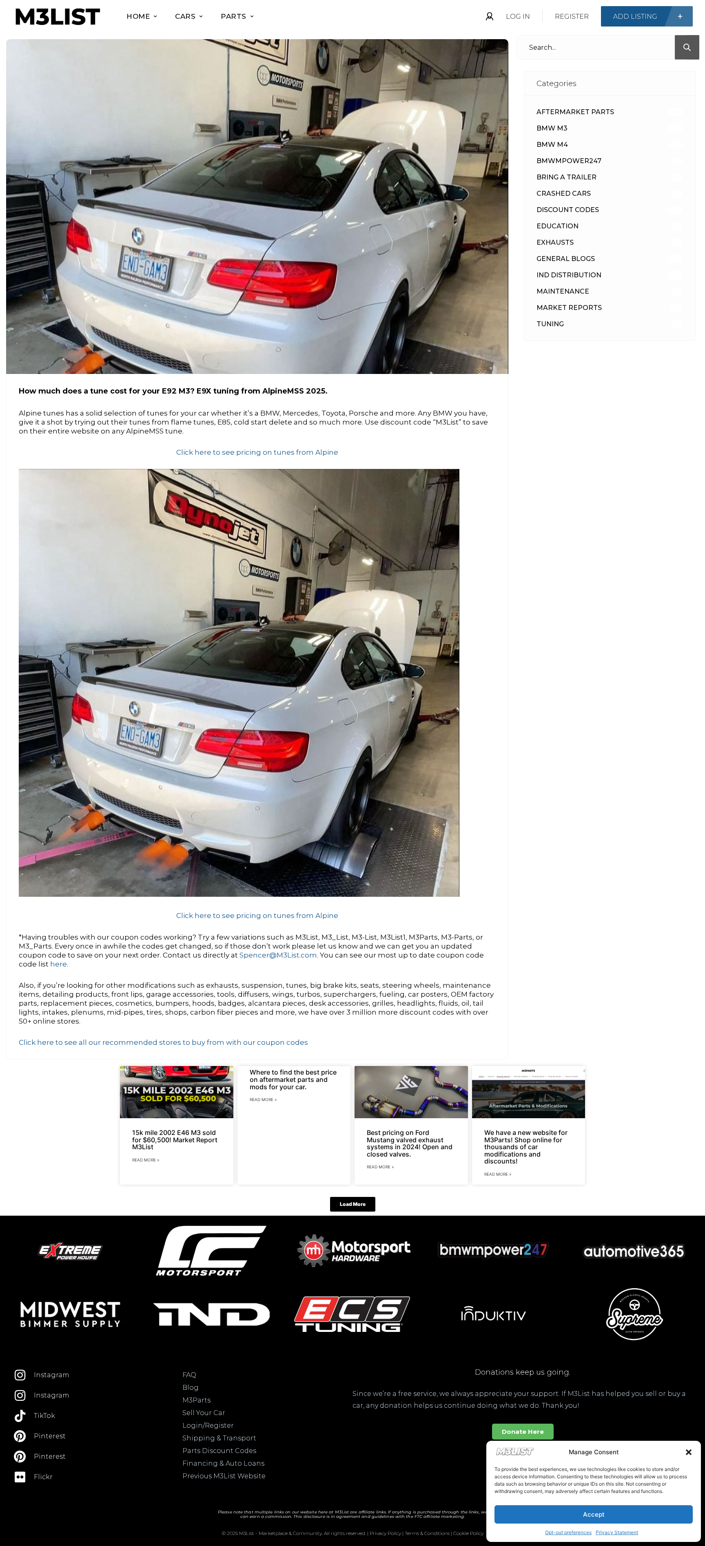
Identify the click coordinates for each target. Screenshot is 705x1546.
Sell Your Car (203, 1413)
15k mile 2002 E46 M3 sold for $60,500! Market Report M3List (174, 1139)
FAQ (189, 1375)
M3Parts (196, 1400)
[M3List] (57, 16)
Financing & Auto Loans (223, 1463)
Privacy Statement (617, 1532)
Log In (518, 16)
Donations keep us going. (522, 1372)
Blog (190, 1387)
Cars (185, 16)
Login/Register (208, 1425)
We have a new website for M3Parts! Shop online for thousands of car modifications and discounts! (526, 1146)
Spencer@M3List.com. (278, 955)
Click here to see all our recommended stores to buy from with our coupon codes (163, 1042)
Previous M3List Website (224, 1476)
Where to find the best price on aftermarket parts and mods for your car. (293, 1079)
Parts (233, 16)
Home (138, 16)
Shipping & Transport (219, 1438)
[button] (689, 1452)
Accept (594, 1514)
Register (572, 16)
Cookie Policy (468, 1533)
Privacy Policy (385, 1533)
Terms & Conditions (427, 1533)
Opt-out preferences (568, 1532)
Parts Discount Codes (219, 1451)
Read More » (145, 1159)
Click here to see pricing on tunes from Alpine (257, 452)
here (58, 964)
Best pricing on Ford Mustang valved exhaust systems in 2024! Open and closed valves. (409, 1143)
